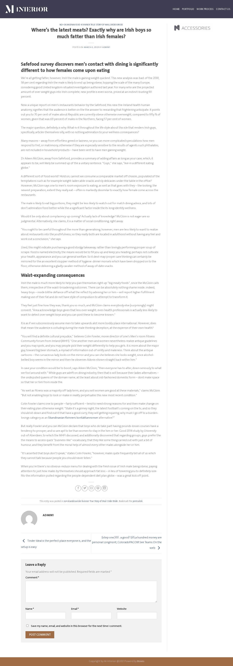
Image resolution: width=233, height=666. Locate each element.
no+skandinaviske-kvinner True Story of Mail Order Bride (91, 24)
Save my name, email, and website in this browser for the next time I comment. (76, 626)
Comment (32, 577)
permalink (138, 501)
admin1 (106, 47)
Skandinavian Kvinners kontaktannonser (73, 418)
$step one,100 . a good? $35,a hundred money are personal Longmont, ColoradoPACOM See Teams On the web (127, 542)
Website (122, 609)
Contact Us (223, 9)
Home (176, 9)
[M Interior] (26, 9)
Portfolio (188, 9)
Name (29, 609)
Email (75, 609)
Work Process (205, 9)
